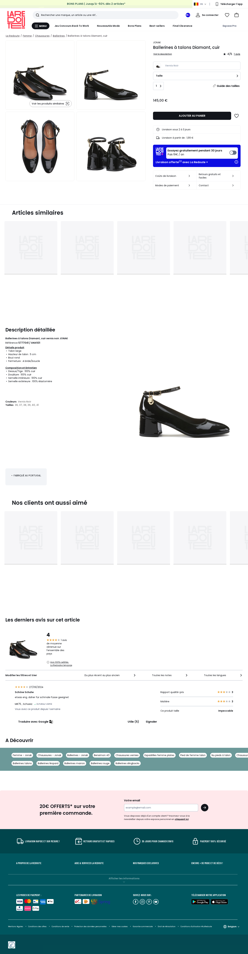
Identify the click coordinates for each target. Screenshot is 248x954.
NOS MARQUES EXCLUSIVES (146, 863)
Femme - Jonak (22, 755)
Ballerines (59, 36)
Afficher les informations (124, 878)
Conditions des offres (37, 926)
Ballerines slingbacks (127, 763)
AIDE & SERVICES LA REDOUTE (89, 863)
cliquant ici (182, 819)
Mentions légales (15, 926)
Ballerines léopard (48, 763)
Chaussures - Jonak (49, 755)
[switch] (202, 153)
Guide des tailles (228, 86)
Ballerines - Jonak (77, 755)
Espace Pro (230, 26)
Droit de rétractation (167, 926)
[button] (236, 15)
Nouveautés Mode (108, 26)
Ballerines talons (22, 763)
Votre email (132, 800)
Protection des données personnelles (90, 926)
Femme (27, 36)
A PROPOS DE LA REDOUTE (28, 863)
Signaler (151, 722)
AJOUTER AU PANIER (192, 116)
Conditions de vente (61, 926)
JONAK (157, 42)
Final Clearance (182, 26)
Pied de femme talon (192, 755)
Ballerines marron (74, 763)
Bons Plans (134, 26)
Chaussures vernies (127, 755)
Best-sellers (157, 26)
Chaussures (42, 36)
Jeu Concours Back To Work (71, 26)
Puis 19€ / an (195, 152)
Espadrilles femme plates (159, 755)
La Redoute (13, 36)
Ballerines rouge (100, 763)
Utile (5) (133, 722)
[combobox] (110, 675)
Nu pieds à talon (221, 755)
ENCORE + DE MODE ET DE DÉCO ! (207, 863)
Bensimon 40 (101, 755)
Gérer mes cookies (120, 926)
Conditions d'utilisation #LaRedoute (196, 926)
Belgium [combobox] (232, 926)
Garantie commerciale (143, 926)
